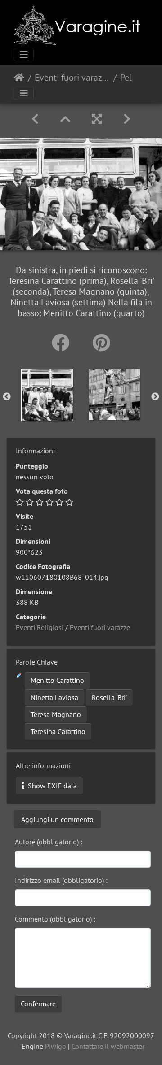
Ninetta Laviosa (54, 697)
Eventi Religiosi (39, 627)
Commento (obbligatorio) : (55, 918)
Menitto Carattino (57, 680)
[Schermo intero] (96, 119)
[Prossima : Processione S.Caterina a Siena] (126, 119)
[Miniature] (65, 119)
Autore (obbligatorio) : (48, 841)
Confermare (38, 1003)
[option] (47, 395)
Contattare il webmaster (108, 1046)
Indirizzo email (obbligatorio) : (61, 880)
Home (19, 77)
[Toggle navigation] (24, 54)
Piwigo (55, 1046)
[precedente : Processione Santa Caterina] (35, 119)
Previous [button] (6, 396)
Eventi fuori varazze (72, 77)
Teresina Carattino (58, 731)
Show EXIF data (51, 785)
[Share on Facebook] (63, 342)
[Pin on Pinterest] (101, 342)
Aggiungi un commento (57, 819)
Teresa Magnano (56, 714)
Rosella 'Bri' (109, 697)
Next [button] (155, 396)
